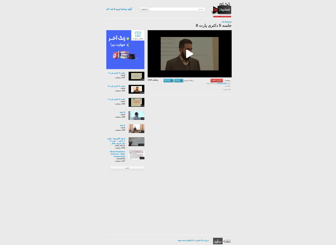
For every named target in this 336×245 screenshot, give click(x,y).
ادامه (127, 168)
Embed (227, 80)
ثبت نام (110, 9)
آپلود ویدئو (127, 9)
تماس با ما (196, 240)
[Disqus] (212, 129)
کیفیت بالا (167, 80)
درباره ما (205, 240)
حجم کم (177, 80)
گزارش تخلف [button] (216, 80)
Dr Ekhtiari (227, 22)
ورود (118, 9)
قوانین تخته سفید (184, 240)
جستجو (144, 9)
